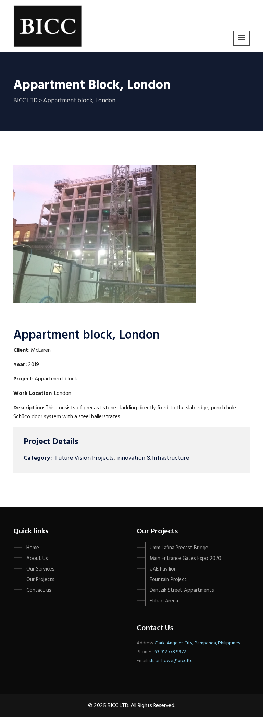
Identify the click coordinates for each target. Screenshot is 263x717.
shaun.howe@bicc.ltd (171, 661)
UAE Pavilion (163, 569)
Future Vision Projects (84, 458)
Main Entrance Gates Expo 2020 (185, 558)
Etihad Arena (164, 601)
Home (32, 548)
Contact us (38, 590)
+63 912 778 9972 (169, 652)
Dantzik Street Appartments (182, 590)
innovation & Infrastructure (152, 458)
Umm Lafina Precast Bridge (179, 548)
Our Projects (40, 580)
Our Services (40, 569)
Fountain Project (168, 580)
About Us (37, 558)
